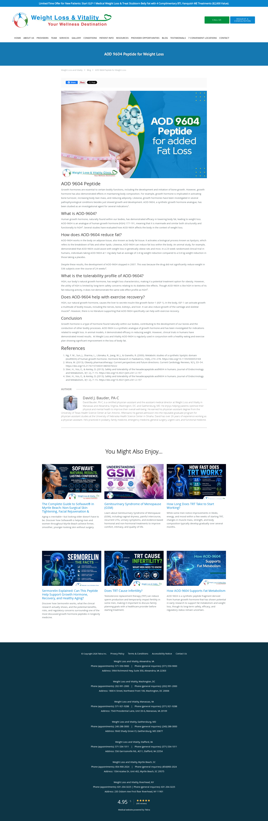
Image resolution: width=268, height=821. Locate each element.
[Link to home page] (58, 20)
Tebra (147, 809)
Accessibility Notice (162, 653)
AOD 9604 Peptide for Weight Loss (110, 70)
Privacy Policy (117, 653)
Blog (89, 70)
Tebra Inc (102, 653)
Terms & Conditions (138, 653)
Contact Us (181, 653)
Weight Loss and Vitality (72, 70)
